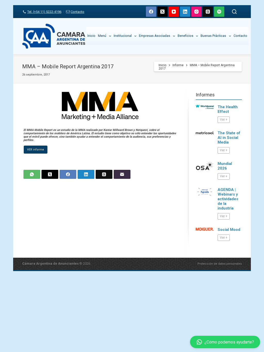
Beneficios (185, 36)
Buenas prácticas (213, 36)
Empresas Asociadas (154, 36)
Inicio (91, 36)
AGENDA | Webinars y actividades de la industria (228, 199)
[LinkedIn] (185, 11)
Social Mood (229, 229)
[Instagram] (196, 11)
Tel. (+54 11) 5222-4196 (44, 12)
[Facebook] (151, 11)
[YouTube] (174, 11)
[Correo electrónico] (122, 174)
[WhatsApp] (31, 174)
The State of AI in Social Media (229, 138)
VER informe (35, 149)
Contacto (77, 12)
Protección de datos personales (219, 263)
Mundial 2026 (225, 166)
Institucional (123, 36)
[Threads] (208, 11)
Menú (102, 36)
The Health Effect (228, 109)
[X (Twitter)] (162, 11)
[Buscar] (234, 11)
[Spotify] (219, 11)
